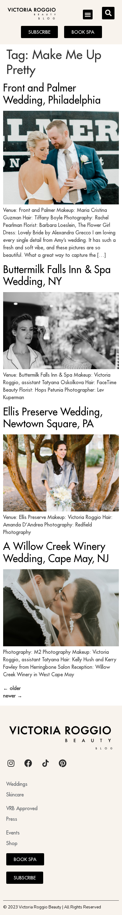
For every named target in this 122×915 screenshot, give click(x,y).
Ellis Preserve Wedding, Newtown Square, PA (53, 417)
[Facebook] (28, 763)
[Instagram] (11, 763)
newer (12, 695)
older (12, 688)
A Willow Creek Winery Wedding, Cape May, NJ (56, 552)
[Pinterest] (62, 763)
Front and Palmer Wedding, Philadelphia (52, 93)
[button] (88, 15)
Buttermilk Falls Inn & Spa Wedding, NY (57, 275)
